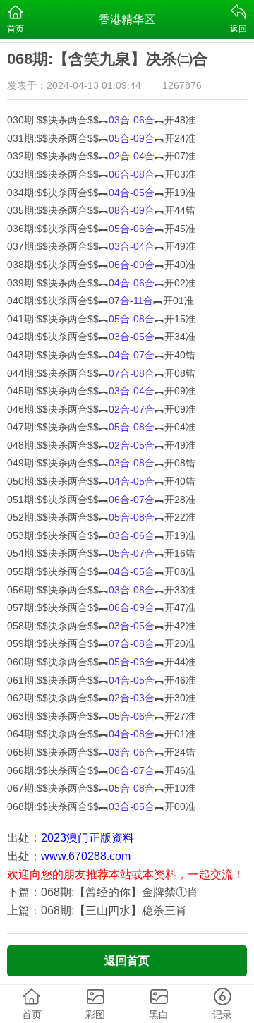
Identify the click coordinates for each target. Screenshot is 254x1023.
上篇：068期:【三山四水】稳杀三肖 (97, 910)
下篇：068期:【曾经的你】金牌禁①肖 (102, 892)
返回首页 (127, 961)
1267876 (182, 85)
